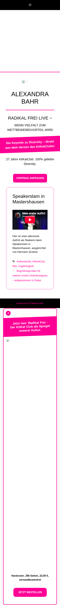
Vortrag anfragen (30, 178)
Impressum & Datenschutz (30, 303)
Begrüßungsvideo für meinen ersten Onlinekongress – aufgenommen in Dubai (30, 275)
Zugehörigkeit (26, 266)
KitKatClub (38, 261)
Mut (14, 266)
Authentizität (24, 261)
